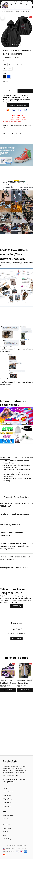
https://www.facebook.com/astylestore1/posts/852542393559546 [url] (16, 350)
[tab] (12, 44)
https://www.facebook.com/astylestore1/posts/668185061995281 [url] (16, 383)
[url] (22, 846)
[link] (5, 5)
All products (9, 11)
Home (1, 11)
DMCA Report (22, 848)
